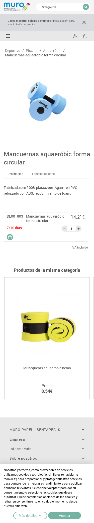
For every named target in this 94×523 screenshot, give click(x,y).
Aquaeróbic (52, 50)
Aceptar (64, 516)
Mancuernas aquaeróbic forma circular (35, 55)
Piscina (32, 50)
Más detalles (28, 516)
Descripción (15, 174)
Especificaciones (43, 174)
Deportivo (12, 50)
